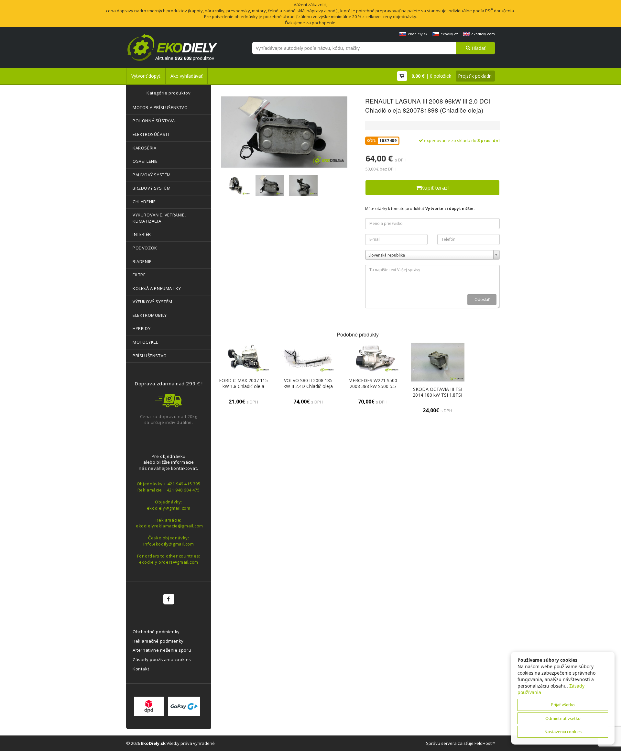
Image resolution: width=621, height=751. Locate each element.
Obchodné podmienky (156, 632)
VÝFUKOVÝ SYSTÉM (152, 301)
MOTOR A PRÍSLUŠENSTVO (160, 107)
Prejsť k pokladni (475, 76)
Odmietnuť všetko (563, 718)
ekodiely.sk (417, 33)
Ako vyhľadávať (186, 76)
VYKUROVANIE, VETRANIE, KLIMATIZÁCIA (159, 218)
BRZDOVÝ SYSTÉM (151, 188)
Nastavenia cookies (563, 731)
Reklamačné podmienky (158, 641)
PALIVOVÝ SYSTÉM (152, 175)
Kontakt (141, 669)
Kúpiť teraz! (435, 187)
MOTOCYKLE (145, 342)
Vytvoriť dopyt (145, 76)
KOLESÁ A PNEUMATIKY (157, 288)
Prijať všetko (563, 705)
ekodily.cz (449, 33)
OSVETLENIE (145, 161)
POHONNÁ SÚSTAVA (154, 121)
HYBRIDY (141, 328)
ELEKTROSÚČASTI (151, 134)
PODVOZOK (145, 248)
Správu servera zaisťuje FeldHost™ (460, 743)
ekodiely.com (483, 33)
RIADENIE (142, 261)
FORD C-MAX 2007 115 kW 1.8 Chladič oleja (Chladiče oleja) (243, 386)
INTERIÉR (142, 234)
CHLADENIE (144, 201)
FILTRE (139, 275)
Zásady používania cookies (162, 659)
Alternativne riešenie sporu (162, 650)
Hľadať (477, 48)
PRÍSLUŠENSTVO (150, 356)
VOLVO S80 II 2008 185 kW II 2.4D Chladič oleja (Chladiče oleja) (308, 386)
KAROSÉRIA (144, 148)
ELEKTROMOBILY (150, 315)
